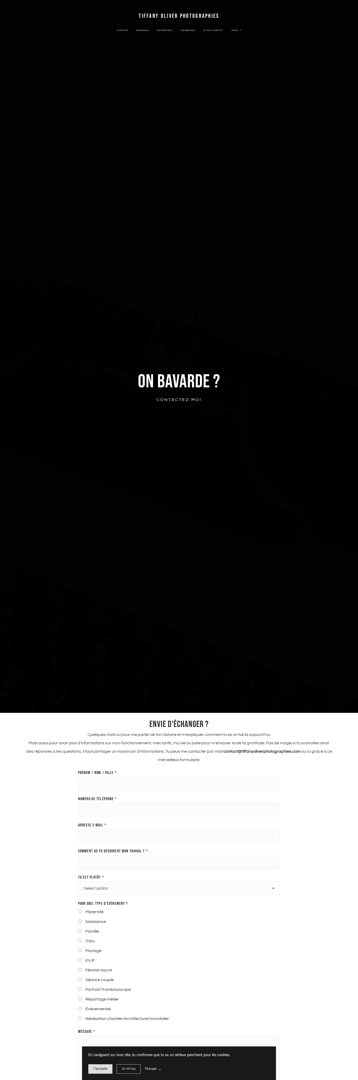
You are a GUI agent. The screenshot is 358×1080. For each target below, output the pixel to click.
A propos (122, 30)
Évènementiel (98, 1009)
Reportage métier (102, 999)
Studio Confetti (213, 30)
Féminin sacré (98, 970)
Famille (92, 931)
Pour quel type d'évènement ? (103, 903)
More (235, 30)
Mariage (93, 951)
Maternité (94, 912)
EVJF (90, 960)
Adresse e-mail (92, 825)
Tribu (90, 941)
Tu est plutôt (91, 877)
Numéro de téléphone (97, 798)
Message (86, 1031)
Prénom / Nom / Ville (97, 772)
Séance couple (99, 980)
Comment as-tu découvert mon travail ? (113, 851)
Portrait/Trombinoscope (108, 989)
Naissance (95, 921)
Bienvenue (142, 30)
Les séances (187, 30)
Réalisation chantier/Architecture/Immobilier (127, 1019)
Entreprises (164, 30)
